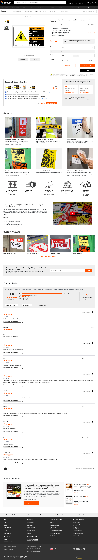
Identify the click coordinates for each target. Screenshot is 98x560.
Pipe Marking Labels (40, 11)
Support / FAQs (76, 522)
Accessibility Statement (55, 532)
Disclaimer (52, 535)
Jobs (51, 524)
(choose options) (49, 92)
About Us (60, 7)
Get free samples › (84, 92)
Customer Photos (31, 532)
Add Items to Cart (51, 103)
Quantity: (52, 59)
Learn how (81, 42)
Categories (6, 525)
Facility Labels (53, 11)
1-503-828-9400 (36, 548)
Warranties (75, 532)
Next (93, 505)
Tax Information (53, 528)
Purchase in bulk (91, 60)
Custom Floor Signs (33, 253)
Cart (95, 7)
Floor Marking (5, 7)
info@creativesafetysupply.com (83, 99)
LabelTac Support (77, 524)
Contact (75, 525)
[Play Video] (7, 27)
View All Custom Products (48, 256)
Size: (51, 46)
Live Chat (75, 527)
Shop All (5, 522)
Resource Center (30, 522)
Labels (24, 7)
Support (52, 7)
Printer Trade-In (76, 535)
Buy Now (67, 65)
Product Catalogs (31, 527)
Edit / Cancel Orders (8, 541)
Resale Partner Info (54, 525)
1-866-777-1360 (91, 2)
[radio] (49, 293)
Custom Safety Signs (9, 253)
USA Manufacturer (58, 548)
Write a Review (42, 305)
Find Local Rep (76, 7)
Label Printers (15, 7)
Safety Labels (28, 11)
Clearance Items (7, 533)
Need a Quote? (91, 32)
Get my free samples (30, 503)
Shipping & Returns (77, 530)
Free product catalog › (70, 92)
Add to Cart (88, 65)
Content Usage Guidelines (56, 530)
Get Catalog (71, 3)
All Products (41, 7)
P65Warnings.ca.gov (83, 75)
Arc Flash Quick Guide (79, 496)
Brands (5, 530)
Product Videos (30, 528)
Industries (6, 528)
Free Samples (30, 525)
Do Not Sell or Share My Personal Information (18, 556)
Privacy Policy (6, 556)
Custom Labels (17, 11)
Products (6, 524)
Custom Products (11, 232)
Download (76, 492)
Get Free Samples (79, 3)
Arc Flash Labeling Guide (80, 484)
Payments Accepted (78, 533)
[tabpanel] (78, 488)
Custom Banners (55, 253)
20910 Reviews (13, 300)
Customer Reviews (31, 530)
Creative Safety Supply (15, 557)
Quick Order (84, 7)
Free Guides (29, 524)
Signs (32, 7)
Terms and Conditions (55, 533)
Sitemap (29, 533)
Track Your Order (77, 528)
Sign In (90, 7)
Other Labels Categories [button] (88, 11)
